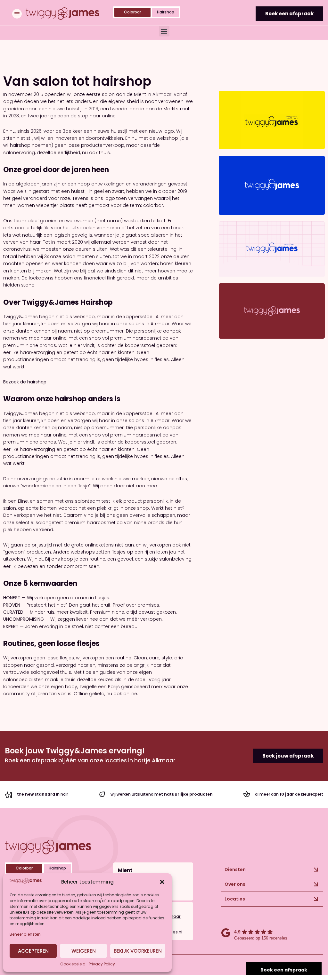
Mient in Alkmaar (152, 94)
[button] (162, 882)
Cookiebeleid (73, 964)
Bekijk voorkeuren (138, 950)
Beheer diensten (25, 934)
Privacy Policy (102, 964)
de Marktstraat (173, 109)
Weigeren (83, 950)
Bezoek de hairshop (24, 382)
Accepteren (33, 950)
